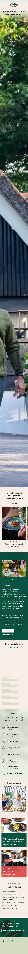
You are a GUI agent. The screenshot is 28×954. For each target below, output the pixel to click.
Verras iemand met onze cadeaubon (12, 930)
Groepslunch (7, 786)
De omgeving (6, 634)
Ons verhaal (6, 631)
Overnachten (18, 786)
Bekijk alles (13, 647)
